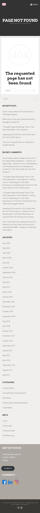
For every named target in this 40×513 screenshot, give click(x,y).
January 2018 (8, 331)
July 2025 (6, 263)
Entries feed (7, 426)
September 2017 (9, 346)
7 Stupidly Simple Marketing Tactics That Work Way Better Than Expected (18, 128)
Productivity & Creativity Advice (14, 393)
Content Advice (8, 388)
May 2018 (6, 321)
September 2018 (9, 316)
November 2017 (9, 336)
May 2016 (6, 355)
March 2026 (7, 258)
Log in (5, 421)
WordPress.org (8, 435)
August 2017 (7, 350)
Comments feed (9, 431)
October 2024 (8, 267)
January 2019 (8, 297)
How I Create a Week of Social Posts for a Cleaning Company (18, 113)
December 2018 (9, 302)
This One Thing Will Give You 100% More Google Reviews (18, 143)
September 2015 (9, 365)
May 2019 (6, 287)
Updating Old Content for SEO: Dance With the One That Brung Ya (19, 135)
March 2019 (7, 292)
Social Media (7, 408)
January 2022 (8, 277)
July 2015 (6, 375)
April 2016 (6, 360)
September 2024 (9, 272)
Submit (8, 468)
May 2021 (6, 282)
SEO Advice (7, 398)
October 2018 (8, 311)
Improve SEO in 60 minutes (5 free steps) (18, 217)
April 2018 (6, 326)
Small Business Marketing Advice (15, 403)
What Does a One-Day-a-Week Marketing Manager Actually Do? (19, 120)
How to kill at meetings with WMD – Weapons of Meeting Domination (19, 227)
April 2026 (6, 253)
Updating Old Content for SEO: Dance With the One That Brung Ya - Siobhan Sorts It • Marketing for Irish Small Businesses (19, 211)
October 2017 (8, 341)
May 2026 (6, 248)
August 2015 (7, 370)
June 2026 (6, 243)
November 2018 (9, 306)
